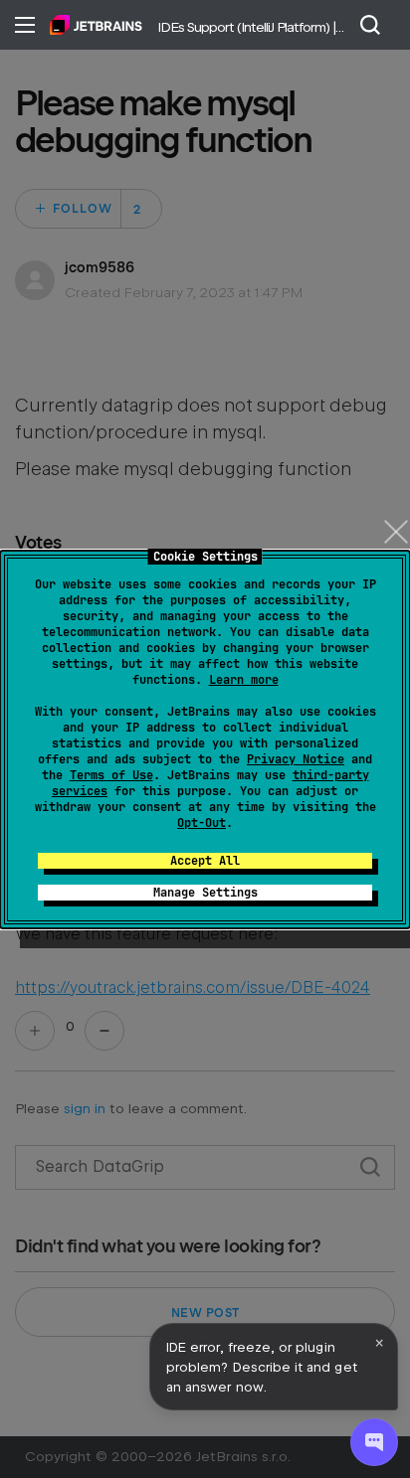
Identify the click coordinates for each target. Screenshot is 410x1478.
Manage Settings (205, 893)
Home (96, 25)
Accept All (205, 861)
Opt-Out (201, 823)
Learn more (244, 680)
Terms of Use (111, 775)
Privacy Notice (295, 759)
